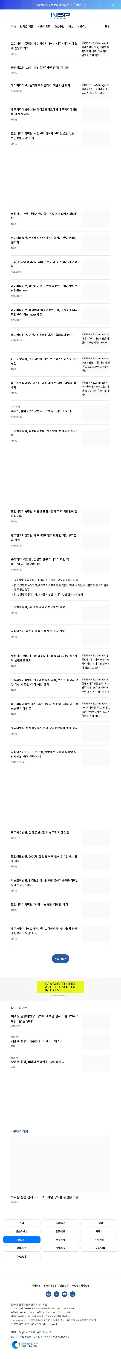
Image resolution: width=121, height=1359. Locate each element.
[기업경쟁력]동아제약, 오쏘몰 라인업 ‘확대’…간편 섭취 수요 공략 (48, 594)
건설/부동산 (22, 1231)
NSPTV (81, 26)
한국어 (14, 1332)
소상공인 (59, 26)
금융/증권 (60, 1223)
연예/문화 (22, 1248)
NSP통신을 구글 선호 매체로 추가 (53, 4)
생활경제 (60, 1239)
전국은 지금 (26, 26)
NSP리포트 (43, 26)
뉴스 (13, 26)
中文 (39, 1332)
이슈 (70, 26)
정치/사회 (99, 1239)
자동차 (99, 1231)
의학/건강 (22, 1239)
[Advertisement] (60, 181)
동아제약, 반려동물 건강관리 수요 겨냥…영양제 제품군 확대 (46, 580)
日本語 (31, 1332)
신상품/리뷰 (99, 1248)
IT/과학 (99, 1223)
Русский (47, 1332)
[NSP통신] (60, 16)
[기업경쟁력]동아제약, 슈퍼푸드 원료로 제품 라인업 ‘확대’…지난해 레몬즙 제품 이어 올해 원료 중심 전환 (61, 587)
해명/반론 (22, 1256)
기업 (22, 1223)
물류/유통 (60, 1231)
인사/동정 (60, 1248)
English (23, 1332)
